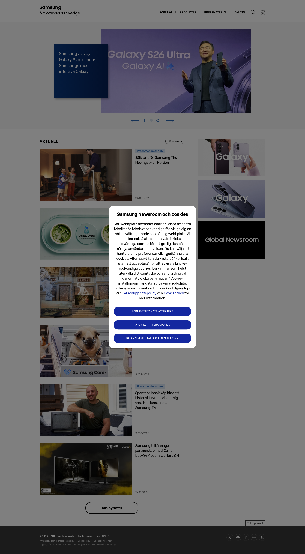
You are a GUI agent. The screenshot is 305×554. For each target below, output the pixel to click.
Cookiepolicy (174, 293)
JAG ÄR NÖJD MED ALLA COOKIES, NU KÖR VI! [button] (152, 338)
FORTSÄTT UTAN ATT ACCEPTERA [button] (152, 311)
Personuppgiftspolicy (139, 293)
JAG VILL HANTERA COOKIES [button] (152, 324)
